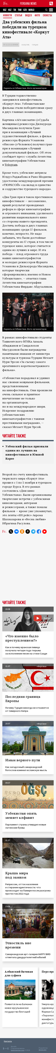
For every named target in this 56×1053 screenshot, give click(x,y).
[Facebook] (39, 531)
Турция (35, 45)
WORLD (31, 10)
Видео (28, 15)
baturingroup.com (17, 1050)
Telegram (11, 164)
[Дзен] (28, 531)
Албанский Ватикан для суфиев (19, 973)
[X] (11, 531)
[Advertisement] (28, 569)
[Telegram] (33, 531)
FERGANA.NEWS (28, 3)
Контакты (8, 1041)
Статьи (18, 15)
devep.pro (42, 1050)
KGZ (10, 10)
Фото (37, 15)
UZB (25, 10)
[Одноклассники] (22, 531)
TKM (19, 10)
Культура (25, 45)
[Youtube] (44, 531)
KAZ (4, 10)
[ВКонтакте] (16, 531)
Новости (7, 15)
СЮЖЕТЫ (47, 15)
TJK (14, 10)
